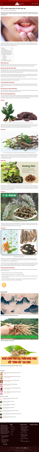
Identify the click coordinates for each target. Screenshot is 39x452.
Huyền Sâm (4, 59)
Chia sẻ (21, 449)
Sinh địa (4, 55)
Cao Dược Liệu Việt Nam (12, 10)
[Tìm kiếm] (32, 3)
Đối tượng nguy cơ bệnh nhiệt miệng (7, 53)
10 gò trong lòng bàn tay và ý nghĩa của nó (9, 404)
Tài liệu (24, 449)
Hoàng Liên (4, 57)
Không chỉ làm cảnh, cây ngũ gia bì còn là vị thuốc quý (11, 410)
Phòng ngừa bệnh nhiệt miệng (6, 60)
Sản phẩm (15, 449)
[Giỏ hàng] (37, 3)
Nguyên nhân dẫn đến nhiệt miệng (7, 50)
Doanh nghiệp (27, 449)
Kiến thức (18, 449)
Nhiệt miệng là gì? (4, 49)
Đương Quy (4, 56)
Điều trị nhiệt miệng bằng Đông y (6, 54)
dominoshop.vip (22, 450)
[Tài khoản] (35, 3)
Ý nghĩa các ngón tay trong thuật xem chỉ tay (9, 416)
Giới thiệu (12, 449)
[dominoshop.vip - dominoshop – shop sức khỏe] (19, 4)
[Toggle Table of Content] (11, 48)
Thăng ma (4, 58)
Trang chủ (8, 449)
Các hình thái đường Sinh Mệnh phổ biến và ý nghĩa (10, 398)
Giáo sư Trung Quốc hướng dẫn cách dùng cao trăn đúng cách (12, 413)
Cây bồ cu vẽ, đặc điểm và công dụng (8, 401)
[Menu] (1, 4)
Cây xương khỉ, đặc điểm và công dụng (8, 407)
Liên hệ (31, 449)
